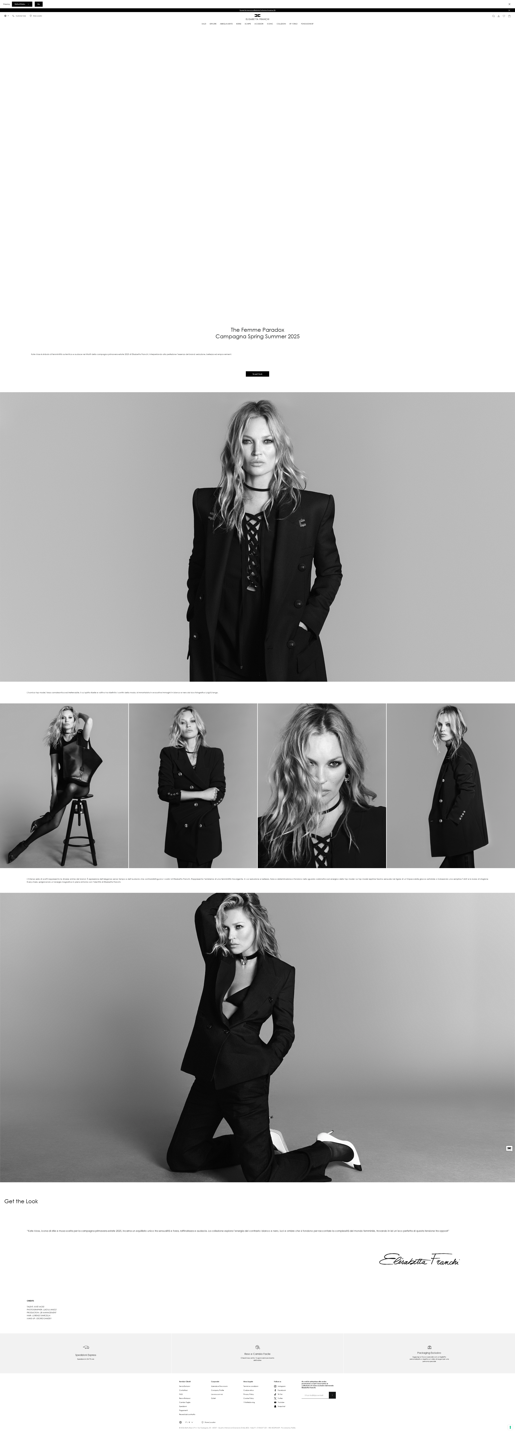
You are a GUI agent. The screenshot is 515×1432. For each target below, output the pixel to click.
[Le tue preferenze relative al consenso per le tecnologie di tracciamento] (510, 1427)
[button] (276, 714)
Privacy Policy (273, 729)
